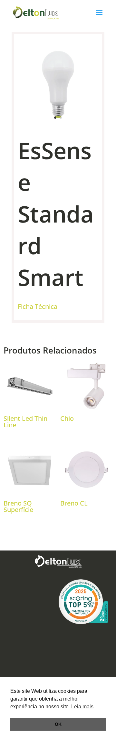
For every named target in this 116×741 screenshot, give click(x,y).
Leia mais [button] (82, 706)
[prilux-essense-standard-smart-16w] (58, 123)
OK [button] (58, 724)
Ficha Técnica (37, 306)
